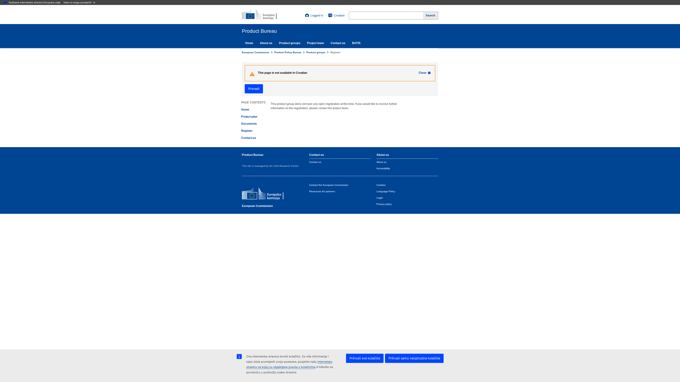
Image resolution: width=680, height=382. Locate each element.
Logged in (317, 15)
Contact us (338, 43)
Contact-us (248, 137)
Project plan (249, 116)
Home (249, 43)
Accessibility (383, 168)
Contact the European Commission (328, 185)
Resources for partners (322, 191)
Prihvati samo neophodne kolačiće (414, 358)
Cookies (381, 185)
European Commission (255, 52)
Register (247, 130)
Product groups (289, 43)
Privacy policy (384, 204)
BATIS (356, 43)
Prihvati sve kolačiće (365, 358)
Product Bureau (252, 154)
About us (266, 43)
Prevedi (253, 89)
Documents (249, 123)
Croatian (337, 15)
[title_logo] (263, 14)
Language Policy (385, 191)
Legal (379, 197)
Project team (315, 43)
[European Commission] (267, 194)
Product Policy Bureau (287, 52)
